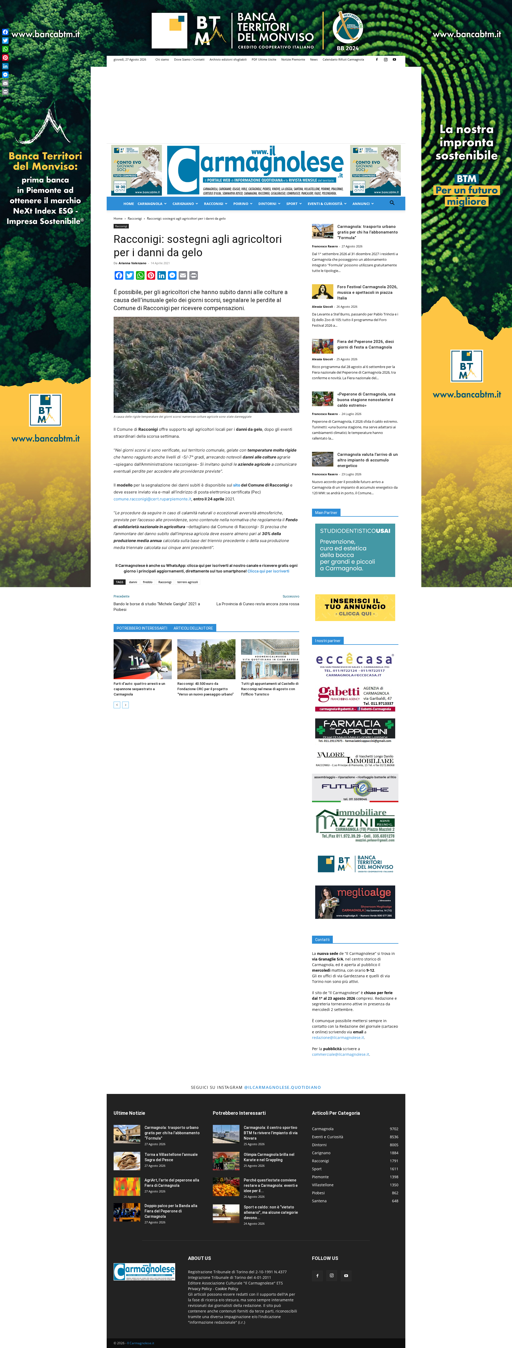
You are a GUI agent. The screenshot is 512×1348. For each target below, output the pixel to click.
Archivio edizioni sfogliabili (228, 59)
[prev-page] (117, 705)
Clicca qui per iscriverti (268, 571)
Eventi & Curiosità (325, 203)
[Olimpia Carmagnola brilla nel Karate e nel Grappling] (226, 1161)
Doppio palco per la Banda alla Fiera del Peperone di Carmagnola (171, 1211)
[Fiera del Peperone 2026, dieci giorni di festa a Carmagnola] (322, 346)
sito (236, 485)
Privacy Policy (200, 1288)
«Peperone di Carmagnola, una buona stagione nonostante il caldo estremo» (366, 400)
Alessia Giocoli (322, 307)
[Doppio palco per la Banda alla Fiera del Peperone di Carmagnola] (127, 1212)
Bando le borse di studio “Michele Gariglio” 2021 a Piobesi (157, 607)
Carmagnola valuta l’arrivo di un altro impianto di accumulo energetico (367, 460)
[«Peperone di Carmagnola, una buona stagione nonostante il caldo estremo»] (322, 399)
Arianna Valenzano (132, 263)
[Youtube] (394, 59)
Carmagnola (150, 203)
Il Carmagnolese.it (140, 1343)
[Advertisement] (256, 103)
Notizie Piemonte (293, 59)
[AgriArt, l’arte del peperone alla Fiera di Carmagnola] (127, 1186)
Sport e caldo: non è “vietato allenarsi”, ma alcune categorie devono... (271, 1212)
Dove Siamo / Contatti (189, 59)
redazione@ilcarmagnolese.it (338, 1037)
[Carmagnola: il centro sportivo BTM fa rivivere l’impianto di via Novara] (226, 1134)
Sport (292, 203)
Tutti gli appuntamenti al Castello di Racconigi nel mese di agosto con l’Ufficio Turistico (269, 689)
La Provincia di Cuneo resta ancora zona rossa (258, 604)
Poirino (240, 203)
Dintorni (267, 203)
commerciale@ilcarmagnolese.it (340, 1054)
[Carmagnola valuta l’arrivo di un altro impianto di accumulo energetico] (322, 459)
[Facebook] (377, 59)
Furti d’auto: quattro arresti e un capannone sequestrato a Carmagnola (139, 689)
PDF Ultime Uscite (264, 59)
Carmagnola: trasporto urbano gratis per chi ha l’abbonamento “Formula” (367, 232)
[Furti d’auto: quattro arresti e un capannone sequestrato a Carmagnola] (143, 659)
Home (128, 203)
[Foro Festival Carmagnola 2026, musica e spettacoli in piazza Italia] (322, 291)
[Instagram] (386, 59)
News (314, 59)
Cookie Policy (226, 1288)
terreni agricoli (187, 582)
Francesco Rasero (325, 246)
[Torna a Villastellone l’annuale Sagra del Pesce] (127, 1161)
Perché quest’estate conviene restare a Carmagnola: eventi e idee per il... (271, 1185)
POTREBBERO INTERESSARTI (142, 628)
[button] (392, 203)
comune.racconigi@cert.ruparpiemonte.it (152, 498)
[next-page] (125, 705)
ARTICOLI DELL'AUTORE (193, 628)
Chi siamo (162, 59)
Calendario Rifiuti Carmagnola (343, 59)
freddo (148, 582)
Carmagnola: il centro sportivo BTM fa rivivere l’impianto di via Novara (271, 1132)
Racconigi (213, 203)
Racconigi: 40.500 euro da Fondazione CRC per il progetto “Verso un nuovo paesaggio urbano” (205, 689)
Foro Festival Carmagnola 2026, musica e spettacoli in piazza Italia (367, 292)
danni (133, 582)
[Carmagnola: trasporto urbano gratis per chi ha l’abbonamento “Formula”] (322, 231)
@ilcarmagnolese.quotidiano (282, 1087)
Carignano (183, 203)
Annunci (361, 203)
